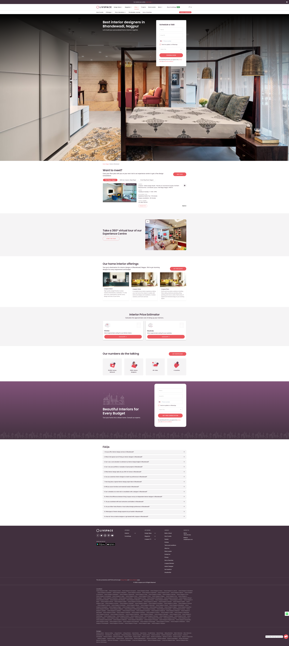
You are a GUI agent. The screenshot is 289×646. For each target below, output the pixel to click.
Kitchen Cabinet (100, 633)
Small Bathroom (100, 634)
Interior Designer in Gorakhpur (155, 603)
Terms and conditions (170, 545)
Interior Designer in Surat (132, 596)
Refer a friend (168, 533)
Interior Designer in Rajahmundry (167, 619)
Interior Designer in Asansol (102, 614)
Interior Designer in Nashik (102, 599)
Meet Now (180, 174)
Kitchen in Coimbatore (156, 636)
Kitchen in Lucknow (167, 636)
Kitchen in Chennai (155, 634)
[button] (118, 200)
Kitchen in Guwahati (152, 638)
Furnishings (128, 536)
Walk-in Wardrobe (178, 633)
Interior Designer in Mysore (177, 592)
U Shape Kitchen (127, 633)
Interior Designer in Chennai (134, 592)
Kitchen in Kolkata (107, 636)
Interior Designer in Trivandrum (110, 598)
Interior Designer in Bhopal (185, 598)
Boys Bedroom (116, 634)
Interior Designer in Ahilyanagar (181, 612)
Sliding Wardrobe (168, 633)
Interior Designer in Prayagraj (151, 619)
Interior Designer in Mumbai (169, 594)
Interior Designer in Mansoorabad (104, 619)
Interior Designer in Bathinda (132, 614)
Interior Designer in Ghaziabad (185, 590)
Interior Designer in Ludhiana (151, 601)
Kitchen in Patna (111, 638)
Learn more (149, 2)
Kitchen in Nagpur (101, 638)
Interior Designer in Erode (115, 590)
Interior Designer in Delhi (102, 590)
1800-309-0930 (187, 534)
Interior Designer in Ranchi (107, 601)
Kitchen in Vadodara (118, 636)
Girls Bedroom (108, 634)
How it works (168, 536)
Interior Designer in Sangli (102, 621)
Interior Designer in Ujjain (145, 623)
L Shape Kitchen (118, 633)
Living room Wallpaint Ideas (168, 640)
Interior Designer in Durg (175, 614)
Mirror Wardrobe (187, 633)
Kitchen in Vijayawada (187, 636)
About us (167, 548)
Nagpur (107, 164)
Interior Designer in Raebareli (123, 612)
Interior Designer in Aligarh (170, 607)
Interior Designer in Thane (145, 596)
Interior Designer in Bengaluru (120, 592)
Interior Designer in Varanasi (185, 603)
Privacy (166, 557)
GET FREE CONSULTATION (170, 415)
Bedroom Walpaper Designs (154, 640)
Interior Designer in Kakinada (127, 617)
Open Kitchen (143, 633)
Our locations (168, 569)
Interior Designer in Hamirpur (151, 616)
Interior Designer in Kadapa (149, 608)
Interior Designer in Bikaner (133, 605)
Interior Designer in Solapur (128, 607)
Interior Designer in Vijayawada (127, 594)
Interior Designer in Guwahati (171, 598)
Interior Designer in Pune (182, 594)
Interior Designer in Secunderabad (131, 621)
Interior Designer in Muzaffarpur (135, 619)
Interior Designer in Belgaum (116, 608)
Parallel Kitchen (151, 633)
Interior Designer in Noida (143, 590)
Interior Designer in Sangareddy (183, 619)
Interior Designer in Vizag (141, 594)
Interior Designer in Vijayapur (158, 623)
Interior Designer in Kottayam (143, 610)
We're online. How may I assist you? (274, 636)
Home (104, 164)
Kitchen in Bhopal (162, 638)
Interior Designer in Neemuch (173, 610)
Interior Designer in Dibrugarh (161, 614)
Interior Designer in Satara (115, 621)
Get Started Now (177, 354)
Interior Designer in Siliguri (115, 607)
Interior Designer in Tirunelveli (117, 623)
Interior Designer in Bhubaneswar (155, 598)
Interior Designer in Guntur (179, 608)
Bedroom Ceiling (109, 633)
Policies (167, 542)
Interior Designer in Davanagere (164, 608)
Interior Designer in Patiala (109, 612)
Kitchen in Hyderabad (166, 634)
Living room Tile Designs (125, 640)
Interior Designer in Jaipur (118, 596)
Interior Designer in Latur (184, 617)
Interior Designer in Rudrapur (138, 612)
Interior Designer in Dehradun (133, 599)
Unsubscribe (168, 572)
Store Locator (168, 551)
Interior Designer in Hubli (180, 616)
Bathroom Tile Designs (113, 640)
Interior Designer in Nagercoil (158, 610)
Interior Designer (169, 566)
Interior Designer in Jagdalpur (114, 610)
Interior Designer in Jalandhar (127, 603)
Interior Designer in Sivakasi (163, 621)
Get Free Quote (178, 268)
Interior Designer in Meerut (141, 603)
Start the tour (111, 238)
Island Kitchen (135, 633)
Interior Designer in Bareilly (102, 608)
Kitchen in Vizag (177, 636)
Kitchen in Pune (146, 634)
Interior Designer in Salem (179, 601)
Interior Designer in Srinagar (165, 601)
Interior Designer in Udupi (142, 607)
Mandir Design (159, 633)
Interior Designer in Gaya (110, 616)
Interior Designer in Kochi (164, 592)
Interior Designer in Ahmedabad (103, 596)
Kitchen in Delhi (137, 636)
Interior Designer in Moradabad (176, 605)
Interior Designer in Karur (141, 617)
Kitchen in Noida (128, 636)
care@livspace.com (188, 539)
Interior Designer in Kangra (128, 610)
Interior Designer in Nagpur (158, 596)
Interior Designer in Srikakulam (178, 621)
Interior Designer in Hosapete (166, 616)
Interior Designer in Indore (156, 590)
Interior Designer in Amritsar (112, 603)
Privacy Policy (124, 579)
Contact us (167, 554)
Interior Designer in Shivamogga (147, 621)
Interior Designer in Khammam (155, 617)
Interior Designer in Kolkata (154, 594)
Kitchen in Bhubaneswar (140, 638)
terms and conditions (168, 61)
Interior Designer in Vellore (167, 612)
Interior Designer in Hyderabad (149, 592)
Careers (167, 539)
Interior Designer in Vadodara (126, 598)
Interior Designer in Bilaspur (146, 614)
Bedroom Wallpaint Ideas (182, 640)
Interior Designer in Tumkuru (153, 612)
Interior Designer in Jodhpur (170, 603)
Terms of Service (133, 579)
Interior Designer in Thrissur (176, 599)
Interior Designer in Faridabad (104, 592)
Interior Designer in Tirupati (131, 623)
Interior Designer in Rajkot (120, 601)
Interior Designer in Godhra (123, 616)
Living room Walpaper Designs (139, 640)
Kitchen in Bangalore (126, 634)
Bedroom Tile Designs (101, 640)
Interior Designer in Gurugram (129, 590)
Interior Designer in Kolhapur (170, 617)
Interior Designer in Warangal (156, 607)
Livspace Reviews (169, 563)
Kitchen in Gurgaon (177, 634)
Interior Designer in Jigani (113, 617)
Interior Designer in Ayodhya (184, 607)
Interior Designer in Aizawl (162, 605)
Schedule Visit (143, 205)
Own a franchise (169, 560)
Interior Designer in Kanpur (147, 599)
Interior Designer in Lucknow (170, 590)
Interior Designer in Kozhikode (118, 605)
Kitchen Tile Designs (184, 638)
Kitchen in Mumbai (137, 634)
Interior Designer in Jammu (103, 605)
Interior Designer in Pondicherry (135, 601)
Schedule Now (171, 55)
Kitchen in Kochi (129, 638)
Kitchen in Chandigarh (172, 638)
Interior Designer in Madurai (161, 599)
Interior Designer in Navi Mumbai (117, 599)
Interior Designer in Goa (171, 596)
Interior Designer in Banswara (117, 614)
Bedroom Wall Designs (101, 642)
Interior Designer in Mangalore (111, 594)
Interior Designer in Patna (140, 598)
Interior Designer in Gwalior (137, 616)
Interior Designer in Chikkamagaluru (132, 608)
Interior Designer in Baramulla (148, 605)
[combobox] (161, 41)
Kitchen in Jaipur (146, 636)
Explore (184, 205)
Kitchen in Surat (120, 638)
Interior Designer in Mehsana (120, 619)
